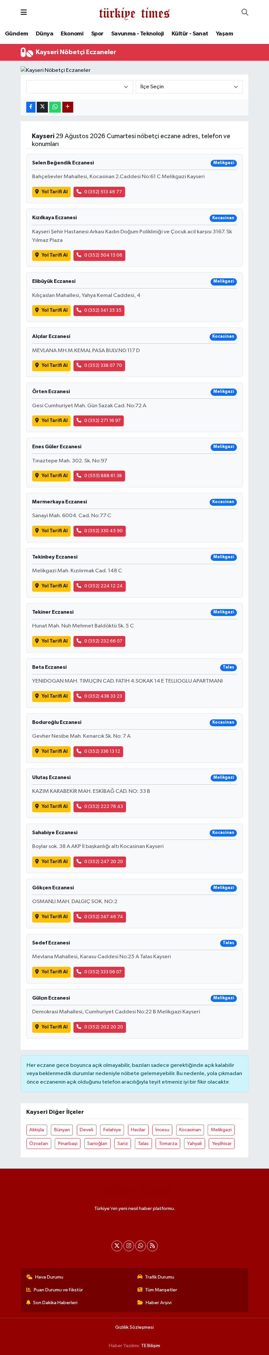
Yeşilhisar (222, 1143)
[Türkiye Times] (134, 12)
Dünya (44, 34)
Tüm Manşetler (161, 1289)
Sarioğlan (97, 1143)
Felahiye (112, 1129)
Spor (97, 34)
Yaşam (224, 34)
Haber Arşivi (159, 1302)
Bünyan (62, 1129)
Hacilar (138, 1129)
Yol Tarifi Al (55, 191)
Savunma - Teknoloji (137, 34)
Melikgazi (221, 1129)
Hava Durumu (49, 1277)
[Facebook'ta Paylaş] (30, 107)
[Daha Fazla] (67, 107)
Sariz (122, 1143)
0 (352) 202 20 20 (103, 1027)
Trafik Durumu (159, 1277)
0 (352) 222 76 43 (103, 806)
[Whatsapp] (140, 1245)
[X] (117, 1245)
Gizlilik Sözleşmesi (134, 1327)
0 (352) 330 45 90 (103, 530)
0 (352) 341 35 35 (102, 310)
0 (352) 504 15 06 (103, 255)
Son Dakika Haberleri (55, 1302)
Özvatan (38, 1143)
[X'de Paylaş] (42, 107)
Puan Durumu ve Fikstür (58, 1289)
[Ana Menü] (24, 12)
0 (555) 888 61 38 (103, 475)
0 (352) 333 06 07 (103, 971)
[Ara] (244, 13)
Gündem (16, 34)
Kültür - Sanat (190, 34)
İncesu (162, 1129)
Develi (86, 1129)
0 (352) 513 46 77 (103, 191)
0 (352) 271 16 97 (102, 420)
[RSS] (152, 1245)
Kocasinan (190, 1129)
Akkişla (36, 1129)
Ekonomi (72, 34)
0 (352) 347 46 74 (103, 916)
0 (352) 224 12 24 (103, 585)
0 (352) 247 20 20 (103, 861)
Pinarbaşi (67, 1143)
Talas (143, 1143)
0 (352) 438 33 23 (103, 696)
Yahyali (194, 1143)
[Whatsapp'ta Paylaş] (55, 107)
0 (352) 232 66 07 (103, 641)
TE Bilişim (150, 1345)
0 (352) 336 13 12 (102, 751)
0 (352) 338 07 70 (103, 365)
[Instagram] (128, 1245)
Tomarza (168, 1143)
